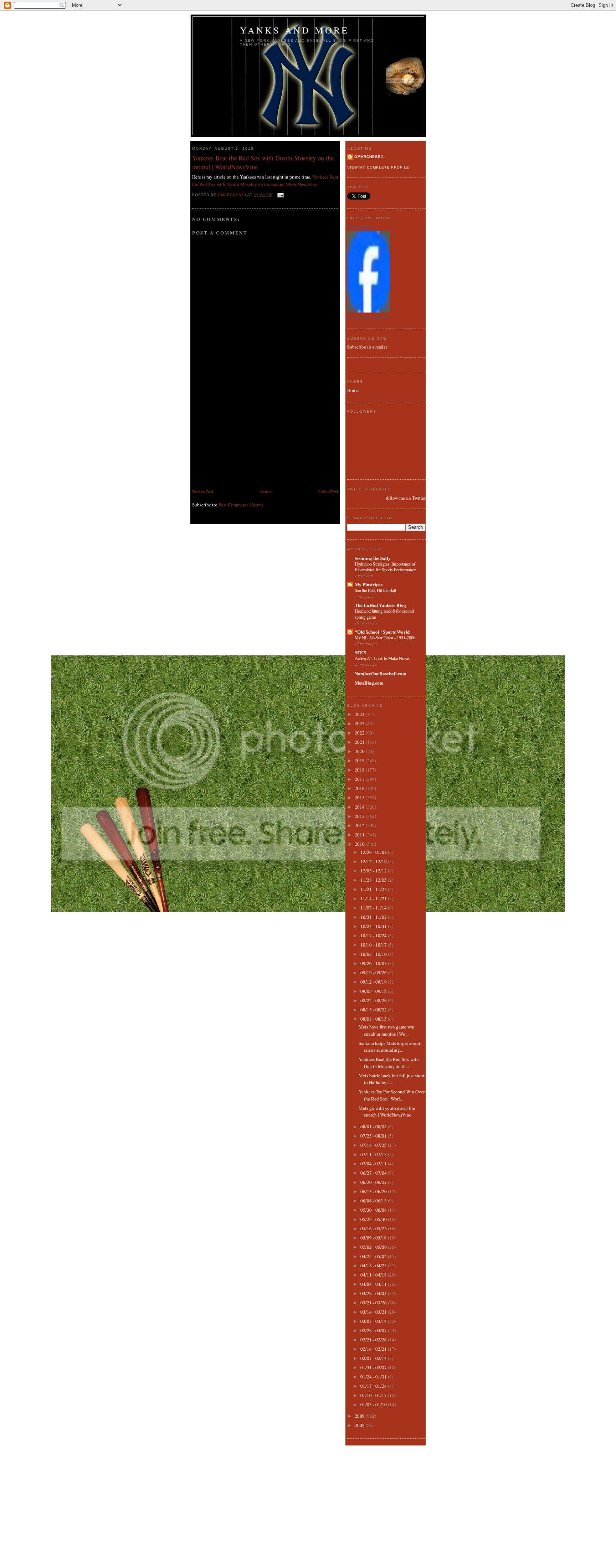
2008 (360, 1425)
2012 (360, 825)
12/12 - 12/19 (374, 861)
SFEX (360, 652)
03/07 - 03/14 (374, 1321)
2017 (360, 779)
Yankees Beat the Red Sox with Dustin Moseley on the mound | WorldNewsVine (263, 162)
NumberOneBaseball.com (380, 673)
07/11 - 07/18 (374, 1154)
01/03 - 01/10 (374, 1404)
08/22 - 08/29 (374, 1000)
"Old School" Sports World (382, 631)
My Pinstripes (369, 584)
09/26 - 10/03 (374, 963)
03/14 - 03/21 (374, 1312)
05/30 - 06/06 (374, 1210)
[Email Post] (280, 195)
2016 (360, 788)
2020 (360, 751)
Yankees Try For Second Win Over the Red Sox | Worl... (392, 1095)
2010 (360, 844)
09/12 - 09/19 (374, 982)
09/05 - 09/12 (374, 991)
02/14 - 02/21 (374, 1349)
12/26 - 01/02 (374, 852)
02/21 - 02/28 (374, 1339)
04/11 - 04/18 (374, 1275)
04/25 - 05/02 (374, 1256)
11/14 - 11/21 (374, 898)
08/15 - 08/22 (374, 1009)
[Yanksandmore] (368, 311)
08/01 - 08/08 (374, 1126)
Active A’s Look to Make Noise (382, 658)
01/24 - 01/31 (374, 1376)
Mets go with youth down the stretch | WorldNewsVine (387, 1111)
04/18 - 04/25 (374, 1265)
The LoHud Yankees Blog (380, 605)
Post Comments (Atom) (241, 504)
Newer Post (203, 491)
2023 (360, 723)
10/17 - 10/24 (374, 935)
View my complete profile (378, 167)
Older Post (328, 491)
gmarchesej (368, 157)
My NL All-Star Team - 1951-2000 (385, 637)
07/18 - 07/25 (374, 1145)
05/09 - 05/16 (374, 1237)
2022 (360, 733)
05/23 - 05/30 (374, 1219)
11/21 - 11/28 (374, 889)
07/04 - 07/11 (374, 1163)
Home (266, 491)
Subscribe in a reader (367, 347)
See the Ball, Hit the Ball (375, 590)
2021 (360, 742)
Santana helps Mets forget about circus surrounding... (389, 1046)
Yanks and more (294, 30)
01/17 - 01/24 (374, 1386)
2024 (360, 714)
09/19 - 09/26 (374, 972)
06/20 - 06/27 (374, 1182)
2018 (360, 770)
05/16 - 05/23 (374, 1228)
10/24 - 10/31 (374, 926)
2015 (360, 797)
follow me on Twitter (406, 498)
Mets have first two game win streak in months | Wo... (387, 1030)
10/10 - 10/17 (374, 945)
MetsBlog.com (369, 682)
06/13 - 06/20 (374, 1191)
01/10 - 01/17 (374, 1395)
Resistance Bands (282, 1559)
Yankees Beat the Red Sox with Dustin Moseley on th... (389, 1062)
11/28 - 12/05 (374, 880)
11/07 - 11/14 (374, 907)
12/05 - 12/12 (374, 870)
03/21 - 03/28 (374, 1302)
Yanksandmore (360, 227)
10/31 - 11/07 (374, 917)
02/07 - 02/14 (374, 1358)
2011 (360, 834)
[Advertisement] (245, 437)
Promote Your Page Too (367, 318)
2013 (360, 816)
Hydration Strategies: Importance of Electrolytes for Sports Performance (385, 566)
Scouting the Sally (373, 558)
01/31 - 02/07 (374, 1367)
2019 (360, 760)
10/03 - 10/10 (374, 954)
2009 (360, 1416)
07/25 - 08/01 (374, 1136)
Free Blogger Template (329, 1559)
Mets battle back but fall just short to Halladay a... (392, 1079)
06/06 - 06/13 (374, 1200)
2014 (360, 807)
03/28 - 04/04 (374, 1293)
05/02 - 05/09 (374, 1247)
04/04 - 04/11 (374, 1284)
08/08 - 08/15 (374, 1019)
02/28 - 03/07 (374, 1330)
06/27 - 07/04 (374, 1173)
